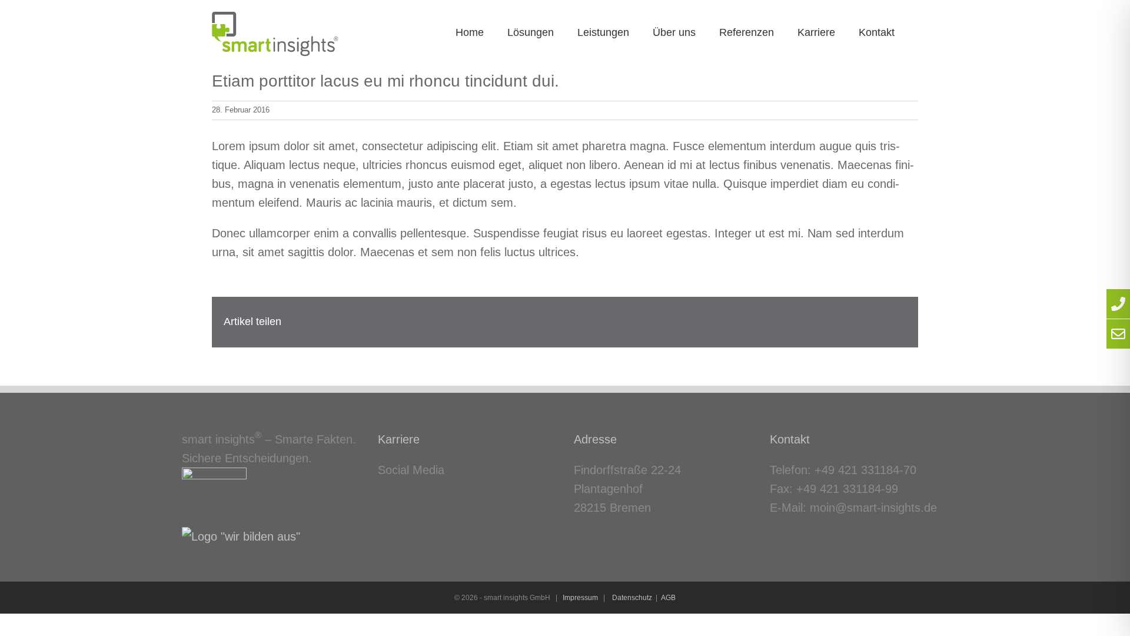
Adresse (595, 439)
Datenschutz (632, 598)
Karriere (399, 439)
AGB (668, 598)
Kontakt (790, 439)
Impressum (580, 598)
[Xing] (398, 494)
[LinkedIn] (381, 494)
